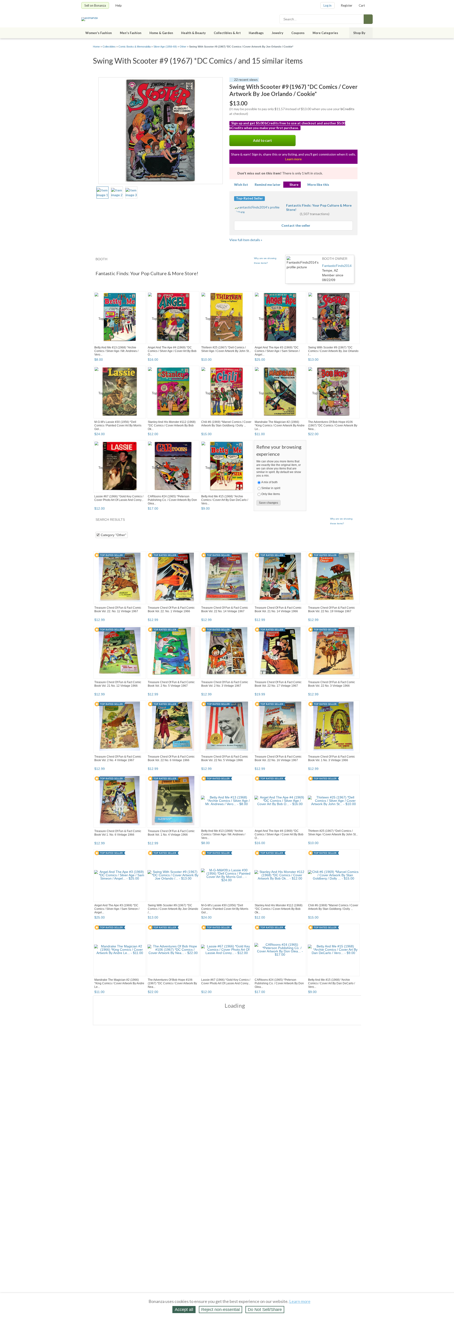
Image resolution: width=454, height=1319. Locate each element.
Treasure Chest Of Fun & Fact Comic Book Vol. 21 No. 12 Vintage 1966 (117, 684)
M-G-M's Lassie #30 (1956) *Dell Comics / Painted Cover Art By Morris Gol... (117, 425)
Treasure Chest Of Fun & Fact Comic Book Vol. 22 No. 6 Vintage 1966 (171, 758)
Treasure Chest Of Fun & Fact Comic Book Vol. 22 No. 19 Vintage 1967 (331, 609)
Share (293, 184)
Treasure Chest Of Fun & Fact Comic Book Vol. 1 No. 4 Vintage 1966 (171, 832)
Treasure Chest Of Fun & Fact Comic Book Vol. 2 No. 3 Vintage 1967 (224, 684)
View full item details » (245, 240)
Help (118, 5)
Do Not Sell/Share (265, 1309)
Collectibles (109, 46)
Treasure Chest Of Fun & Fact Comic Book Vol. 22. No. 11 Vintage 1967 (117, 609)
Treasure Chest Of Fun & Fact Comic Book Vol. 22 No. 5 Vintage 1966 (224, 758)
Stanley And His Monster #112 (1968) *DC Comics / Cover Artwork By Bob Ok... (172, 425)
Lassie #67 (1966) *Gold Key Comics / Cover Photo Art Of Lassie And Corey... (118, 498)
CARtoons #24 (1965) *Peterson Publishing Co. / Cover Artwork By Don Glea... (172, 500)
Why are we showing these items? (265, 260)
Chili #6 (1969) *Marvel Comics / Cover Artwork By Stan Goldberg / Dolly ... (226, 423)
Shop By (359, 33)
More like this (318, 184)
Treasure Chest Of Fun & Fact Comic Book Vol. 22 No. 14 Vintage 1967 (224, 609)
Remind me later (267, 184)
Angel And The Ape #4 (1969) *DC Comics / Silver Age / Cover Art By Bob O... (172, 351)
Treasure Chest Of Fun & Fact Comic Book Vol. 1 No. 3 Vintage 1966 (331, 758)
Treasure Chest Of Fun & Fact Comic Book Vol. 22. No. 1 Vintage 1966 (171, 609)
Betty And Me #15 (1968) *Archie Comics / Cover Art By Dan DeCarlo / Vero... (224, 500)
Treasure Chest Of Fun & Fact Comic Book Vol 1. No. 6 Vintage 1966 (117, 832)
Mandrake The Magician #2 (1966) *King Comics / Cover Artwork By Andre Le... (280, 425)
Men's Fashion (130, 33)
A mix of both (269, 482)
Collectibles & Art (227, 33)
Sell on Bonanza (95, 5)
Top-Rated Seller (249, 198)
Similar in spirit (270, 488)
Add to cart (262, 140)
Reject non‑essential (220, 1309)
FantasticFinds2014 (337, 266)
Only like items (270, 494)
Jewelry (277, 33)
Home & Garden (161, 33)
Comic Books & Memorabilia (134, 46)
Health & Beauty (193, 33)
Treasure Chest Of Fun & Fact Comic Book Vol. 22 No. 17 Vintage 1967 (278, 684)
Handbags (256, 33)
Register (346, 5)
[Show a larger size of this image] (102, 192)
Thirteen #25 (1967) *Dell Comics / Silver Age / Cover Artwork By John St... (226, 349)
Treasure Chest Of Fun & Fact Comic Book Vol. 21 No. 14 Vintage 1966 (278, 609)
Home (96, 46)
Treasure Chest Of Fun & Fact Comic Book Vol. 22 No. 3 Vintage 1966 (331, 684)
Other (183, 46)
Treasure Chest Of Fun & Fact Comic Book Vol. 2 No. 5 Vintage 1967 (171, 684)
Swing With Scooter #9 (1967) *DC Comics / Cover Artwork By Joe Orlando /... (333, 351)
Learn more (293, 159)
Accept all (184, 1309)
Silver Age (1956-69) (165, 46)
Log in (327, 5)
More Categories (325, 33)
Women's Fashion (98, 33)
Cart (362, 5)
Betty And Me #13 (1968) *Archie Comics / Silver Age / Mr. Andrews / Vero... (116, 351)
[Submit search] (368, 19)
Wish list (241, 184)
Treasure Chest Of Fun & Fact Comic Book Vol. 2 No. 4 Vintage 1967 (117, 758)
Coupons (298, 33)
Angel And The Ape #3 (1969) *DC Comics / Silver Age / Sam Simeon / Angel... (277, 351)
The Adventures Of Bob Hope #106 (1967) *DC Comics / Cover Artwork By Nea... (332, 425)
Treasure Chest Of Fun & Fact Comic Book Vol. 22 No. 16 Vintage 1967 (278, 758)
